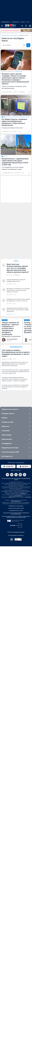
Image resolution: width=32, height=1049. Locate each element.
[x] (24, 474)
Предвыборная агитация (10, 448)
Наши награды (6, 435)
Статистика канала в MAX (10, 452)
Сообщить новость (8, 413)
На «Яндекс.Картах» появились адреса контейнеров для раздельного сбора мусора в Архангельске (14, 122)
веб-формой (28, 497)
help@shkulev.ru (11, 497)
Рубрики (4, 418)
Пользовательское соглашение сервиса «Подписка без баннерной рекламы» (16, 513)
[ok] (16, 474)
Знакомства (15, 22)
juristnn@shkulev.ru (18, 496)
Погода (22, 22)
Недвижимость (5, 22)
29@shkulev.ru (23, 493)
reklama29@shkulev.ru (16, 501)
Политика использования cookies (16, 508)
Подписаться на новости (10, 409)
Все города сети (7, 456)
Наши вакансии (7, 439)
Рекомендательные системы (16, 510)
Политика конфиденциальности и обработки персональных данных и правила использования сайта (16, 517)
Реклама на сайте (7, 422)
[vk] (11, 474)
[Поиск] (22, 26)
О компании (6, 430)
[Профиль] (30, 26)
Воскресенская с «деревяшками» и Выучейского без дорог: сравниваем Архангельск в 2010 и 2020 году (15, 162)
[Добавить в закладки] (29, 92)
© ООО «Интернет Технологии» (16, 535)
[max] (20, 474)
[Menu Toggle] (2, 26)
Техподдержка (7, 443)
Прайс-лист (5, 426)
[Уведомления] (26, 26)
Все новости (14, 35)
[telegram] (7, 474)
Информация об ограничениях (16, 506)
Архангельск (6, 35)
